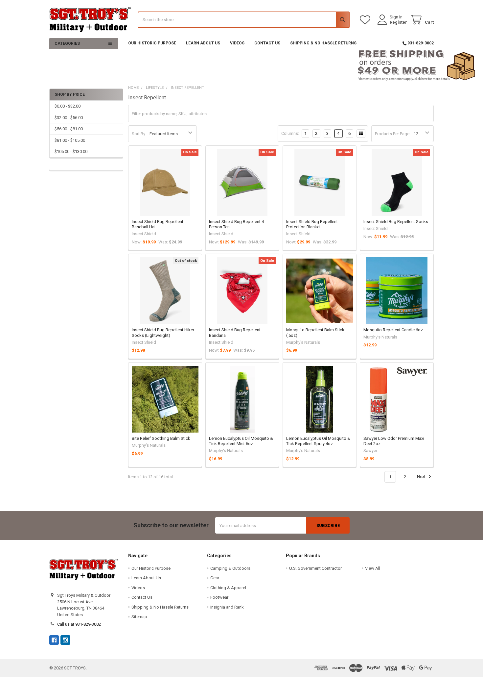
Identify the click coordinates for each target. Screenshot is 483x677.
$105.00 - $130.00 (71, 151)
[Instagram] (65, 640)
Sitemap (139, 616)
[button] (242, 65)
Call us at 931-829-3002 (79, 624)
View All (372, 568)
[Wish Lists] (366, 20)
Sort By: (139, 133)
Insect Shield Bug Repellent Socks (395, 221)
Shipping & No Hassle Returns (323, 43)
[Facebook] (54, 640)
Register (398, 22)
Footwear (219, 597)
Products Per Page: (392, 133)
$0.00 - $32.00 (67, 106)
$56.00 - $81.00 (69, 128)
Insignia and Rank (227, 607)
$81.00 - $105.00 (70, 140)
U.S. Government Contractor (315, 568)
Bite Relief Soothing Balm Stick (161, 438)
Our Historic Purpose (152, 43)
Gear (214, 577)
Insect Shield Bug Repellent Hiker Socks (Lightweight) (163, 332)
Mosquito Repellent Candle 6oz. (393, 329)
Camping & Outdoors (230, 568)
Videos (237, 43)
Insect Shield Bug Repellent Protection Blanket (312, 224)
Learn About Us (203, 43)
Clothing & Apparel (228, 587)
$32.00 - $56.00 (69, 117)
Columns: (290, 133)
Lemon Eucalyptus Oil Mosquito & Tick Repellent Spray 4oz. (318, 441)
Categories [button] (67, 43)
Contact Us (267, 43)
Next (421, 476)
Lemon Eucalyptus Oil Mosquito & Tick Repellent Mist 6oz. (241, 441)
